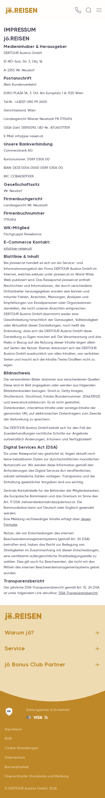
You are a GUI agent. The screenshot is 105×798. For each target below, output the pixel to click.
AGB (8, 738)
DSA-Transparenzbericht (78, 593)
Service (15, 648)
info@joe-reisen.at (18, 248)
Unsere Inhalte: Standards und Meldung (36, 776)
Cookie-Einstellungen (21, 748)
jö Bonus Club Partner (35, 664)
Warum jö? (19, 632)
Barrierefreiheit (17, 767)
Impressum (13, 729)
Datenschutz (15, 757)
